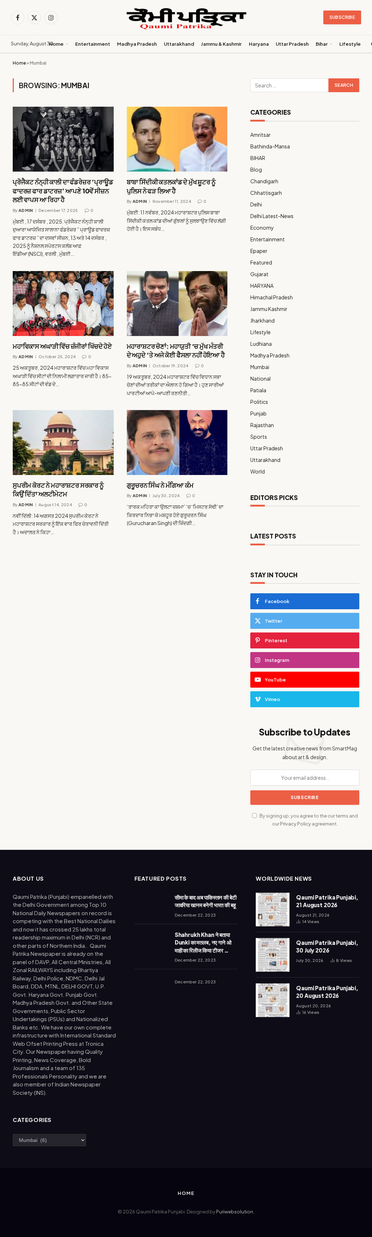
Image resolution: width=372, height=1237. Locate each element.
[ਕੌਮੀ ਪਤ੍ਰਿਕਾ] (186, 17)
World (257, 471)
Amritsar (260, 134)
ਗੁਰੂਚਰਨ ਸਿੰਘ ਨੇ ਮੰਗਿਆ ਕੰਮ (160, 485)
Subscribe (342, 17)
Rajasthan (262, 425)
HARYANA (262, 285)
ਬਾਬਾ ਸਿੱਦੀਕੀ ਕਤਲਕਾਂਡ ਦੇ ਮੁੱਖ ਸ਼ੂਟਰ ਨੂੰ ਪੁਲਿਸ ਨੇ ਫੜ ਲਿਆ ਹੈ (171, 185)
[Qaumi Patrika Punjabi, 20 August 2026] (273, 1000)
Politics (259, 401)
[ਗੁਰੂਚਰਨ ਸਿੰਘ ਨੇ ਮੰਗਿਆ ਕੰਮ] (177, 442)
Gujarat (259, 274)
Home (56, 44)
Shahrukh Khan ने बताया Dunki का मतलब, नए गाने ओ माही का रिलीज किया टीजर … (203, 942)
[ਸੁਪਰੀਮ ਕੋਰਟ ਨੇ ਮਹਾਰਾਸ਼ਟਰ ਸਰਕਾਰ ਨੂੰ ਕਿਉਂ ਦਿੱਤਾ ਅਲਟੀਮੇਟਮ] (63, 442)
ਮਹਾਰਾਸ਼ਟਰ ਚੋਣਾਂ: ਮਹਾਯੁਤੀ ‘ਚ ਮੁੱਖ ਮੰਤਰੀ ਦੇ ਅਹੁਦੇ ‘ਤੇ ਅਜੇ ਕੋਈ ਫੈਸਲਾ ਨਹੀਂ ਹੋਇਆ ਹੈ (176, 350)
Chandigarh (264, 181)
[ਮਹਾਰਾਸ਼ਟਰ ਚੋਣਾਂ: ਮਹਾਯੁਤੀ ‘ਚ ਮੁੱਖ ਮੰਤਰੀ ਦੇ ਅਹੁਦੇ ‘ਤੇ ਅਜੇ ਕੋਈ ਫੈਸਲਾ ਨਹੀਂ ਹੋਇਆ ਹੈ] (177, 303)
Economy (262, 227)
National (260, 378)
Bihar (322, 44)
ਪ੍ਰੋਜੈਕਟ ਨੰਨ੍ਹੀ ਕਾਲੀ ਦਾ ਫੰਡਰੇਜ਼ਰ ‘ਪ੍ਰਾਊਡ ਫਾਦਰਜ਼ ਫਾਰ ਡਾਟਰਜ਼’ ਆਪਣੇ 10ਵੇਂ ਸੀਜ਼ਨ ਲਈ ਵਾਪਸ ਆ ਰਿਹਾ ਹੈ (63, 190)
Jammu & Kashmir (221, 44)
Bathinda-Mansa (270, 146)
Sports (258, 436)
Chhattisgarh (266, 192)
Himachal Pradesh (271, 297)
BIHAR (257, 158)
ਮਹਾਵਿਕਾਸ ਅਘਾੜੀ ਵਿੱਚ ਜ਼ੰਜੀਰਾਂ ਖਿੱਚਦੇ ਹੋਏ (62, 346)
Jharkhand (262, 320)
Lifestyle (350, 44)
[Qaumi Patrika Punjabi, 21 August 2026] (273, 909)
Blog (256, 169)
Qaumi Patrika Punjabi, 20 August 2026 (327, 991)
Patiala (258, 390)
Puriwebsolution (234, 1212)
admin (26, 210)
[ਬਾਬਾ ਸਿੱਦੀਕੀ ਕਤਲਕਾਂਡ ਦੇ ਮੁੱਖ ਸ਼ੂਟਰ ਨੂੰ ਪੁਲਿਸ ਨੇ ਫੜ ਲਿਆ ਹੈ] (177, 139)
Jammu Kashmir (268, 309)
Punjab (258, 413)
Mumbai (259, 367)
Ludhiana (261, 343)
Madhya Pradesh (137, 44)
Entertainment (92, 44)
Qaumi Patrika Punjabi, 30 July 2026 (327, 946)
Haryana (259, 44)
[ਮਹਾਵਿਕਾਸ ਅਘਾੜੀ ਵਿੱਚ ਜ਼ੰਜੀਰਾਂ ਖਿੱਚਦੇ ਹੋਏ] (63, 303)
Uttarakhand (179, 44)
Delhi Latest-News (272, 216)
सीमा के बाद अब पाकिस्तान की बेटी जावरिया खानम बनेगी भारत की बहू (205, 901)
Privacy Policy (295, 824)
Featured (261, 262)
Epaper (258, 250)
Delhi (256, 204)
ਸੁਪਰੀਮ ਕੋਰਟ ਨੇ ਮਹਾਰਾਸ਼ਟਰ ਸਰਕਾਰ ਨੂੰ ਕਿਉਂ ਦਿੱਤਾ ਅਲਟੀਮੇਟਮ (58, 489)
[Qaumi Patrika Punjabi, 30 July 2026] (273, 955)
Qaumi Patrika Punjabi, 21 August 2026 (327, 901)
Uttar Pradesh (292, 44)
